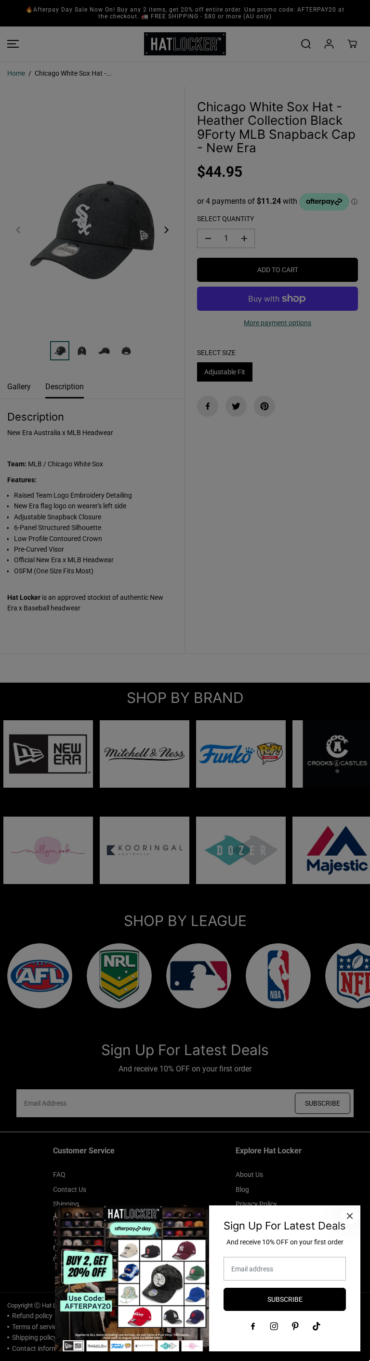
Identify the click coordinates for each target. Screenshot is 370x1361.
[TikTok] (316, 1326)
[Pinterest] (295, 1326)
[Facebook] (253, 1326)
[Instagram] (274, 1326)
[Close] (349, 1216)
